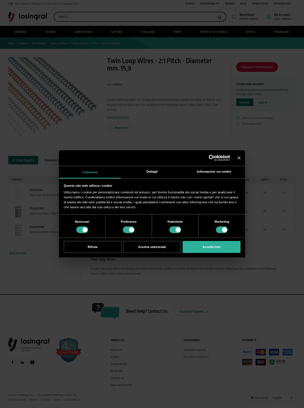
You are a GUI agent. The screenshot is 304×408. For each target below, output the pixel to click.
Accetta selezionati (152, 247)
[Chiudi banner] (239, 157)
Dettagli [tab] (152, 171)
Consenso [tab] (90, 172)
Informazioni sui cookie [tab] (214, 171)
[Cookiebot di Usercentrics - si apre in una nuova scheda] (212, 158)
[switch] (129, 229)
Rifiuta (92, 247)
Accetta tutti (211, 247)
